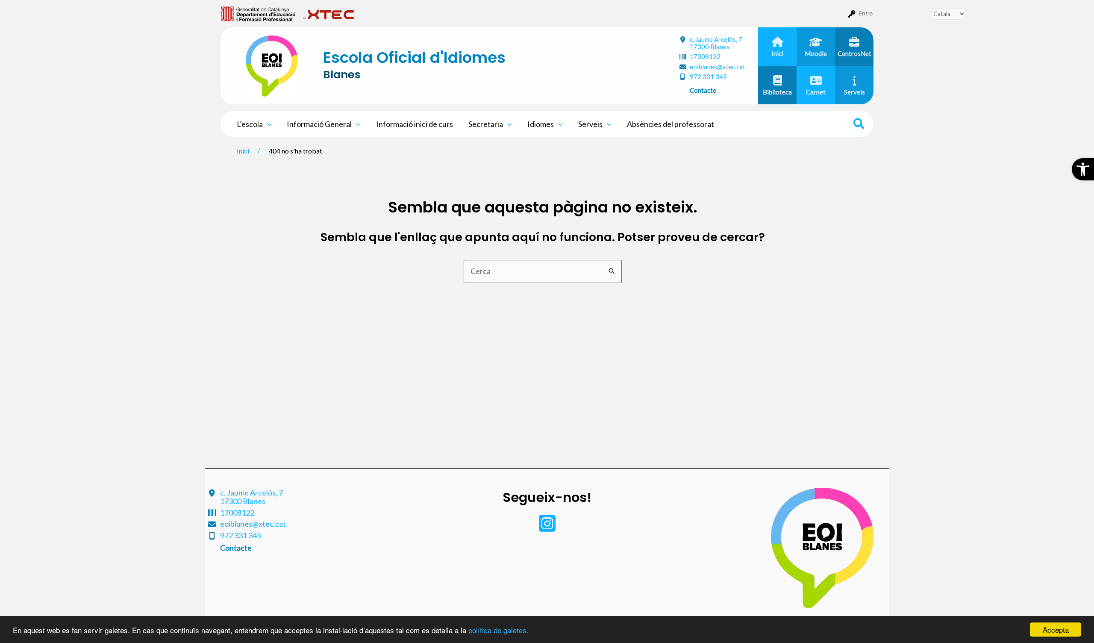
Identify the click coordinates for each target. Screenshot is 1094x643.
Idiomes (540, 124)
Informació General (319, 124)
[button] (1083, 169)
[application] (267, 124)
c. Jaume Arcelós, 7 (716, 42)
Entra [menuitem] (866, 13)
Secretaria (485, 124)
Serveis (590, 124)
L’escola (250, 124)
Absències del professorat (670, 124)
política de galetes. (498, 630)
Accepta (1056, 629)
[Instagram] (547, 527)
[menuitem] (258, 13)
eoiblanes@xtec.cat (717, 67)
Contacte (703, 90)
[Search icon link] (859, 125)
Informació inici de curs (414, 124)
